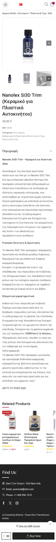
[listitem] (9, 79)
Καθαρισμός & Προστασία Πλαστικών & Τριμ (23, 136)
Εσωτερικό (23, 13)
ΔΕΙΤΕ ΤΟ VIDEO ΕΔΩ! (14, 388)
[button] (5, 4)
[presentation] (48, 78)
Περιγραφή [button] (10, 151)
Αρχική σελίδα (9, 13)
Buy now (35, 536)
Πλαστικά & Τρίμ (38, 13)
